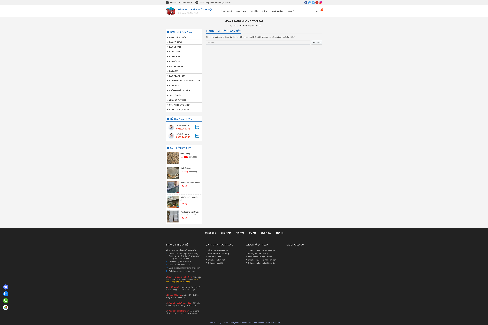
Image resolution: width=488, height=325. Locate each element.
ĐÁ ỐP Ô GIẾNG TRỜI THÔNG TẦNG (184, 81)
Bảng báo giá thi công (218, 250)
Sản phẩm (241, 11)
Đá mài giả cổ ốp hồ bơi (190, 182)
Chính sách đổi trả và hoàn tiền (262, 260)
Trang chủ (226, 11)
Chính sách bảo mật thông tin (261, 263)
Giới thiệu (277, 11)
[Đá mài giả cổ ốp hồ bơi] (173, 187)
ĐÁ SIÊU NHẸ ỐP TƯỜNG (180, 110)
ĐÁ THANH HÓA (176, 66)
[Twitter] (313, 2)
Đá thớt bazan (186, 168)
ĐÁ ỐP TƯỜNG (175, 42)
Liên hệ (290, 11)
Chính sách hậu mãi (216, 260)
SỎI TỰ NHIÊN (175, 95)
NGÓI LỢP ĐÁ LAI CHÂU (179, 90)
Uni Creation (275, 322)
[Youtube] (316, 2)
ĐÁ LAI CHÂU (174, 51)
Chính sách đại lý (215, 263)
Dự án (265, 11)
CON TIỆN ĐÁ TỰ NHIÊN (179, 105)
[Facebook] (305, 2)
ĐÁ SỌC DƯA (174, 56)
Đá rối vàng (185, 153)
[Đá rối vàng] (173, 158)
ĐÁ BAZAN (173, 71)
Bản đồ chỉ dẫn (214, 256)
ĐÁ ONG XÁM (175, 47)
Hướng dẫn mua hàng (258, 253)
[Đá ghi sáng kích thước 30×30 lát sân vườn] (173, 216)
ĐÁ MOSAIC (174, 85)
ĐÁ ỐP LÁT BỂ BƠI (177, 76)
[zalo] (309, 2)
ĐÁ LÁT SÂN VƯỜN (177, 37)
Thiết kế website (260, 322)
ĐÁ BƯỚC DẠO (175, 61)
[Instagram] (320, 2)
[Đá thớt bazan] (173, 172)
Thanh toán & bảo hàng (218, 253)
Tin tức (254, 11)
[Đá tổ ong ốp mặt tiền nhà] (173, 201)
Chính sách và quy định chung (261, 250)
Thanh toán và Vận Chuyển (260, 256)
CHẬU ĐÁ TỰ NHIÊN (178, 100)
